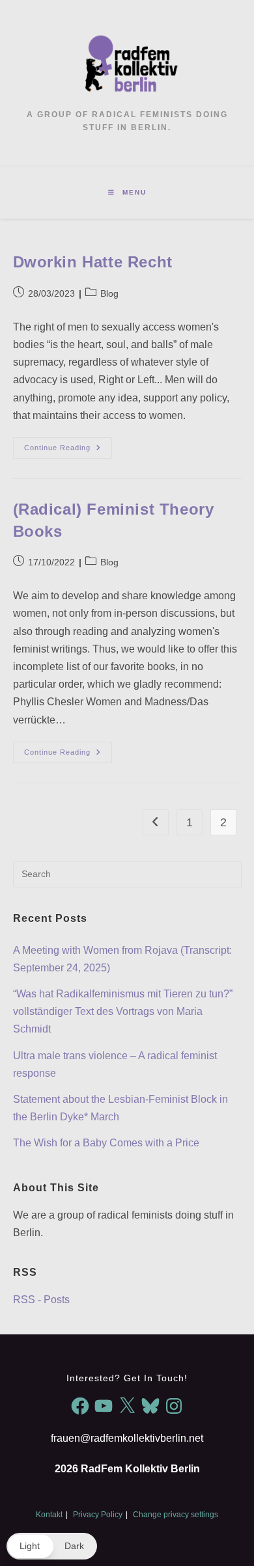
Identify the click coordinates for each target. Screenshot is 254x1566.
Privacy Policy (97, 1514)
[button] (52, 1546)
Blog (109, 293)
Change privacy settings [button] (175, 1514)
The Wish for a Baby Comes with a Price (106, 1142)
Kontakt (49, 1514)
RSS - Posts (41, 1299)
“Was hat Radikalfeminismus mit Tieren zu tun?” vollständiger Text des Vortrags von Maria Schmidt (123, 1011)
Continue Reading (68, 451)
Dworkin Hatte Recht (93, 262)
